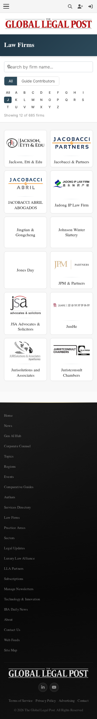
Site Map (10, 650)
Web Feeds (12, 639)
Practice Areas (14, 527)
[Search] (70, 6)
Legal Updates (14, 548)
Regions (10, 466)
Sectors (9, 537)
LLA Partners (13, 568)
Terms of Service (21, 700)
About (8, 619)
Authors (9, 497)
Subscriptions (13, 578)
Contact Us (12, 629)
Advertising (67, 700)
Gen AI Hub (12, 435)
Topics (8, 456)
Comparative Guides (19, 486)
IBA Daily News (16, 609)
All (11, 81)
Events (9, 476)
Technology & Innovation (22, 599)
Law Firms (12, 517)
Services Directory (17, 507)
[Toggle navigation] (6, 6)
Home (8, 415)
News (8, 425)
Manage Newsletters (19, 588)
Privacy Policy (46, 700)
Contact (83, 700)
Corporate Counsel (17, 446)
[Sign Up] (80, 6)
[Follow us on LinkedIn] (42, 687)
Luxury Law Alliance (19, 558)
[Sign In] (90, 6)
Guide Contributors (38, 81)
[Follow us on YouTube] (54, 687)
